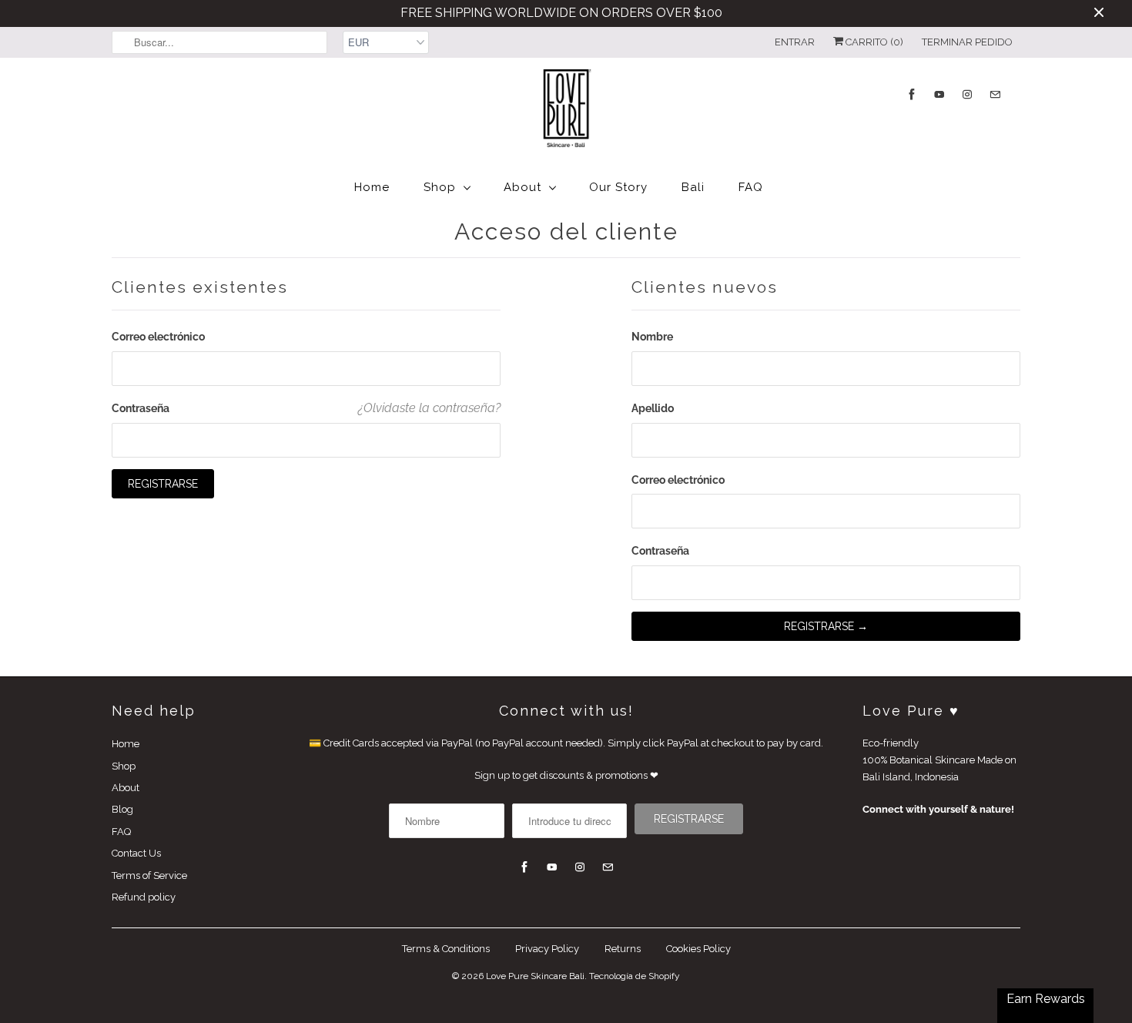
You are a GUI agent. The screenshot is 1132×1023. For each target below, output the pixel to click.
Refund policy (144, 897)
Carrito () (873, 42)
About (522, 187)
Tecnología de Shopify (634, 976)
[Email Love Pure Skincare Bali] (995, 94)
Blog (122, 809)
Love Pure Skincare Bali (535, 976)
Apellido (652, 408)
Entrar (795, 42)
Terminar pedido (967, 42)
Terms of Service (149, 875)
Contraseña (140, 408)
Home (372, 187)
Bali (693, 187)
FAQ (750, 187)
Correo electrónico (158, 336)
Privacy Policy (547, 948)
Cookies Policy (698, 948)
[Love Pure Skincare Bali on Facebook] (912, 94)
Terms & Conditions (446, 948)
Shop (440, 187)
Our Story (618, 187)
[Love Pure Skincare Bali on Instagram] (967, 94)
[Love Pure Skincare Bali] (566, 111)
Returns (623, 948)
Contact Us (136, 853)
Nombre (652, 336)
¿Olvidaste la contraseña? (429, 408)
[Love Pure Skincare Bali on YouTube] (939, 94)
